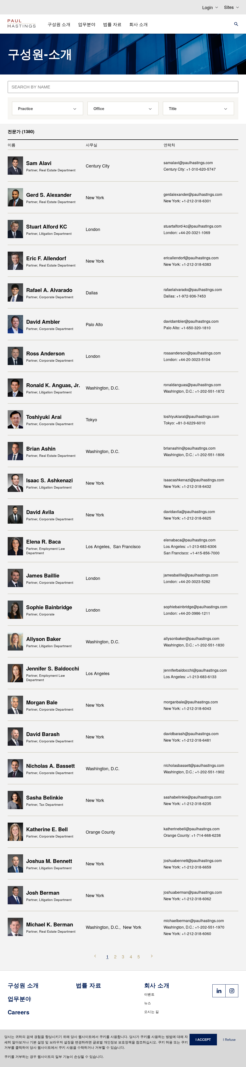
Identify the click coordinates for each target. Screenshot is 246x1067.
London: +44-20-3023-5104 (187, 359)
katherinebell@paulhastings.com (192, 828)
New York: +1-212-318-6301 (187, 200)
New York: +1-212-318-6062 (187, 898)
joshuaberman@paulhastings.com (193, 892)
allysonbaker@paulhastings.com (191, 638)
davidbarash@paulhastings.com (191, 733)
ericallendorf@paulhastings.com (191, 257)
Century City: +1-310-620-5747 (190, 169)
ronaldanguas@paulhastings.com (192, 384)
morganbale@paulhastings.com (191, 701)
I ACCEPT (203, 1040)
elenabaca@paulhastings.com (189, 539)
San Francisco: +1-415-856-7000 (192, 552)
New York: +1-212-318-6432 (187, 486)
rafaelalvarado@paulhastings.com (193, 289)
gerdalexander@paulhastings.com (193, 194)
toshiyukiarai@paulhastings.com (191, 416)
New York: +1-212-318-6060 (187, 933)
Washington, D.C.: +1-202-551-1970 (194, 927)
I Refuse (229, 1040)
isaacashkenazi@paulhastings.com (194, 479)
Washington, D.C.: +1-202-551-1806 (194, 454)
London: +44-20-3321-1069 (187, 232)
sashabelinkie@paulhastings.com (192, 797)
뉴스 (147, 1002)
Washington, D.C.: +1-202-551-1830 (194, 644)
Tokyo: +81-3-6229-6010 (184, 422)
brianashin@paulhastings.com (189, 448)
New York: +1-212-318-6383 (187, 264)
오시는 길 (151, 1011)
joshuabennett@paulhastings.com (193, 860)
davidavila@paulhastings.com (189, 511)
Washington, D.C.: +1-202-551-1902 (194, 771)
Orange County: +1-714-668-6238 (192, 835)
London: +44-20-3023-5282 (187, 581)
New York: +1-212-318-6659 (187, 866)
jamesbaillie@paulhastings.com (191, 574)
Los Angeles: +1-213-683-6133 (190, 676)
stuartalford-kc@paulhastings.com (192, 226)
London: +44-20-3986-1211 (187, 613)
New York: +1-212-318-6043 (187, 708)
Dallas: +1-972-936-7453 (185, 295)
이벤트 (149, 994)
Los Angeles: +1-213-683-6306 (190, 546)
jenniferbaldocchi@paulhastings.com (195, 670)
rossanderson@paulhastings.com (192, 352)
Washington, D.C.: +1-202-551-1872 (194, 391)
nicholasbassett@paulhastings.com (194, 765)
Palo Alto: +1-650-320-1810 (187, 327)
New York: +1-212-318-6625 (187, 518)
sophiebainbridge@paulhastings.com (195, 606)
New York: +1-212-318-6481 (187, 740)
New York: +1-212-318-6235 (187, 803)
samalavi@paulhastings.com (188, 162)
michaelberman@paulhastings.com (194, 920)
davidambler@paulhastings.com (191, 321)
